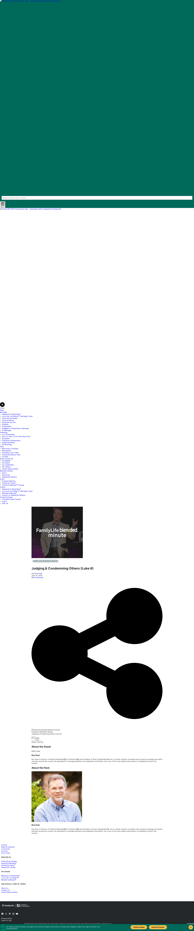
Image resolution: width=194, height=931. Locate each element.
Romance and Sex (9, 422)
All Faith (5, 457)
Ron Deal (38, 573)
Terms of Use (6, 920)
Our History (6, 467)
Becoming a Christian (10, 449)
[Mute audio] (32, 740)
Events (2, 487)
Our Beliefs (6, 461)
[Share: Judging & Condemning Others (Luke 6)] (97, 728)
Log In (4, 501)
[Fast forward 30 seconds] (40, 740)
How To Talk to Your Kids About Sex (16, 436)
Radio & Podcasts (8, 847)
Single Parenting (8, 443)
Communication (8, 420)
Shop (2, 410)
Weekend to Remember (11, 414)
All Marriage (6, 430)
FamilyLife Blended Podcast (13, 485)
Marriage (3, 412)
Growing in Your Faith (10, 453)
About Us (4, 888)
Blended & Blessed (9, 493)
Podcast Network (8, 481)
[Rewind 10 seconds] (34, 740)
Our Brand (6, 463)
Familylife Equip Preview (11, 499)
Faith (2, 447)
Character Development (11, 440)
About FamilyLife (6, 459)
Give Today (5, 853)
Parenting (3, 432)
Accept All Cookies (158, 927)
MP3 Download (37, 578)
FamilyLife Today (9, 483)
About (4, 473)
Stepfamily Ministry (9, 477)
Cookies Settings (138, 927)
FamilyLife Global (8, 867)
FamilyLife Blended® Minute (45, 561)
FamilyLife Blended (9, 863)
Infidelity (5, 424)
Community (5, 849)
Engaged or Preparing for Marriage (15, 428)
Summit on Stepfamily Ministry (13, 495)
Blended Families (6, 471)
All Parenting (7, 445)
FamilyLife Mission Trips (11, 455)
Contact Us (5, 890)
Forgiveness (6, 426)
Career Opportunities (10, 469)
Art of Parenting (8, 434)
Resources (6, 475)
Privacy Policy (6, 918)
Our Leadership (8, 465)
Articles (4, 845)
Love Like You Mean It (10, 878)
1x (37, 740)
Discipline (5, 438)
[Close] (191, 927)
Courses (4, 851)
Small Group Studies (10, 418)
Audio (2, 479)
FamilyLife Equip (6, 497)
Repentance (6, 451)
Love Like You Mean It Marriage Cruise (17, 416)
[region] (97, 927)
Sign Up (5, 503)
